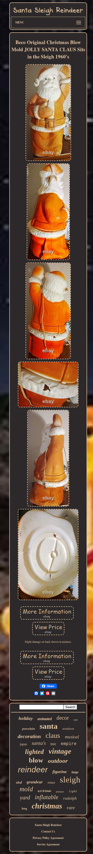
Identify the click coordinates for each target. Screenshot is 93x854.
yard (25, 797)
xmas (51, 782)
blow (36, 760)
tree (53, 744)
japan (23, 744)
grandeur (35, 782)
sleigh (70, 779)
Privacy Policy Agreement (48, 838)
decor (63, 718)
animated (44, 719)
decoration (29, 736)
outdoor (58, 760)
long (24, 808)
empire (69, 743)
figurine (59, 771)
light (73, 791)
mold (26, 789)
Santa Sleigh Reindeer (48, 825)
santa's (39, 743)
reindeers (68, 728)
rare (71, 807)
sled (19, 782)
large (75, 772)
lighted (34, 751)
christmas (47, 806)
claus (53, 735)
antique (60, 791)
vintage (60, 751)
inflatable (46, 797)
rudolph (70, 798)
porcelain (28, 728)
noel (76, 719)
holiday (26, 718)
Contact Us (48, 831)
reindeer (33, 769)
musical (72, 736)
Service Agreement (48, 844)
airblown (44, 791)
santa (49, 726)
